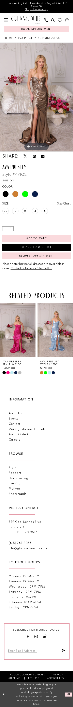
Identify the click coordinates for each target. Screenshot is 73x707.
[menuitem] (5, 20)
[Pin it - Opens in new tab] (34, 156)
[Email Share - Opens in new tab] (43, 156)
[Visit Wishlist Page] (59, 20)
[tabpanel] (36, 97)
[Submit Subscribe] (63, 650)
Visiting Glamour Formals (27, 429)
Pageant (15, 473)
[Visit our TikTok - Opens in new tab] (45, 636)
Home (8, 38)
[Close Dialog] (3, 694)
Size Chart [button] (64, 203)
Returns (33, 678)
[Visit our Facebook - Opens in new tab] (28, 637)
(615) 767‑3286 (20, 543)
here (36, 704)
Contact (14, 424)
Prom (12, 467)
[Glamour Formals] (26, 20)
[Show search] (52, 20)
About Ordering (20, 434)
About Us (15, 413)
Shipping (14, 678)
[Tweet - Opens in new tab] (25, 156)
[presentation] (17, 330)
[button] (5, 20)
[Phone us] (46, 20)
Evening (14, 483)
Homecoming (18, 478)
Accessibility (55, 678)
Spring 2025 (50, 38)
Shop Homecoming (36, 9)
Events (13, 418)
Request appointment (36, 256)
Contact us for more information (31, 268)
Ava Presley (26, 38)
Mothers (15, 488)
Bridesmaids (17, 494)
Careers (14, 439)
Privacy (58, 675)
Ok (69, 694)
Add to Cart (36, 238)
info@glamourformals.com (28, 548)
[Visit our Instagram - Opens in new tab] (36, 637)
